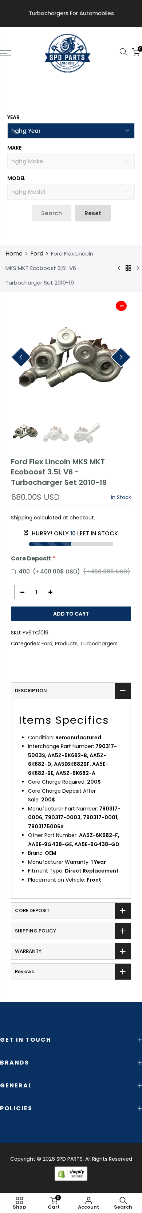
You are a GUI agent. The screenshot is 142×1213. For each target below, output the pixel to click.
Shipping (21, 517)
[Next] (121, 357)
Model (16, 178)
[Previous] (21, 357)
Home (14, 253)
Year (13, 117)
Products (66, 643)
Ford (36, 253)
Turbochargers (99, 643)
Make (14, 147)
